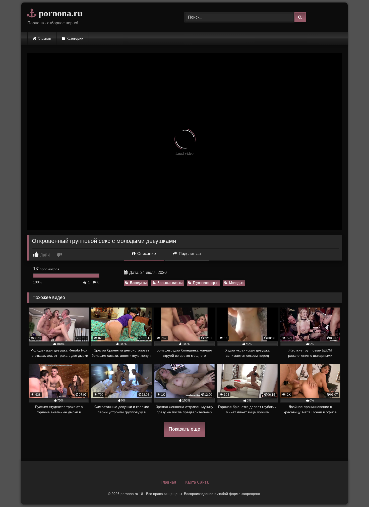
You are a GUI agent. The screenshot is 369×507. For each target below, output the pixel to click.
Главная (44, 38)
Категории (75, 38)
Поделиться (189, 253)
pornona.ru (59, 13)
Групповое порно (205, 283)
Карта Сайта (197, 482)
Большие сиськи (169, 283)
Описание (146, 253)
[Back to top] (353, 492)
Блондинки (138, 283)
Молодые (236, 283)
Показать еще (184, 429)
